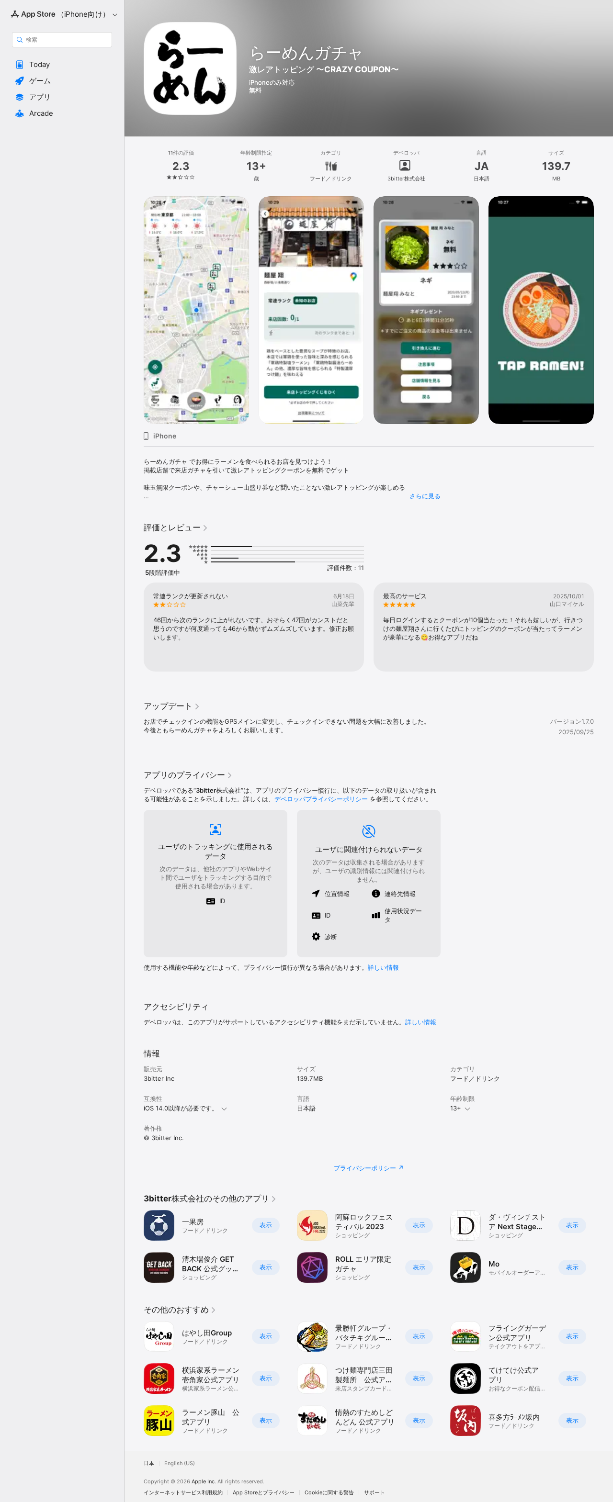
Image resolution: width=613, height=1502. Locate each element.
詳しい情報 (383, 967)
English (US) (179, 1463)
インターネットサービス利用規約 (183, 1492)
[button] (62, 64)
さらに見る (425, 496)
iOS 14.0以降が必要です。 (181, 1108)
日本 (149, 1463)
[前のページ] (134, 310)
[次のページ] (603, 310)
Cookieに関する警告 (329, 1492)
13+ (455, 1108)
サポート (374, 1492)
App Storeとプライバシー (264, 1492)
